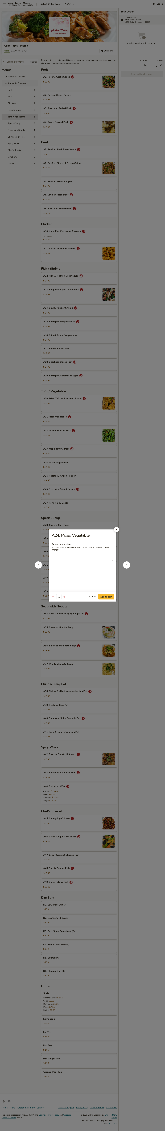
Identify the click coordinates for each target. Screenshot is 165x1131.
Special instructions (62, 544)
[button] (38, 568)
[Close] (116, 529)
